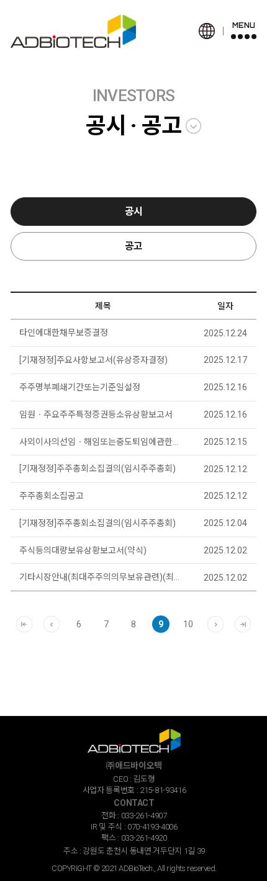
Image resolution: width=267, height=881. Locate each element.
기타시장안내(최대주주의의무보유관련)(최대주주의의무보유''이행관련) (102, 577)
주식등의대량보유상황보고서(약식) (83, 550)
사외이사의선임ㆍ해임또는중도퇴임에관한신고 (102, 442)
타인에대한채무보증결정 (63, 333)
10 (188, 624)
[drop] (193, 126)
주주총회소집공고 (51, 496)
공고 (134, 246)
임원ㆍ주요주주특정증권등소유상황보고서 (96, 414)
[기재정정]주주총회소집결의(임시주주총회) (97, 468)
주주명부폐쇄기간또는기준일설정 (79, 387)
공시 (134, 211)
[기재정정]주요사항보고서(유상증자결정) (93, 360)
